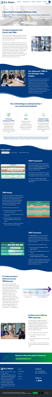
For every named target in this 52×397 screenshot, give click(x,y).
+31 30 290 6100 (41, 371)
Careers (33, 1)
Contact (45, 1)
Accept (35, 392)
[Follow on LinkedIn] (39, 381)
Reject (41, 392)
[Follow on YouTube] (41, 381)
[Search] (49, 2)
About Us (39, 1)
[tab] (5, 153)
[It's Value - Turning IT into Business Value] (7, 2)
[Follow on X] (36, 381)
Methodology (26, 1)
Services (19, 1)
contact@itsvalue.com (42, 372)
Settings (46, 392)
